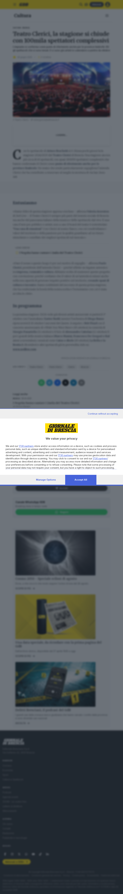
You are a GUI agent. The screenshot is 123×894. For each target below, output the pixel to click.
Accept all (80, 479)
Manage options (46, 479)
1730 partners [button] (26, 446)
